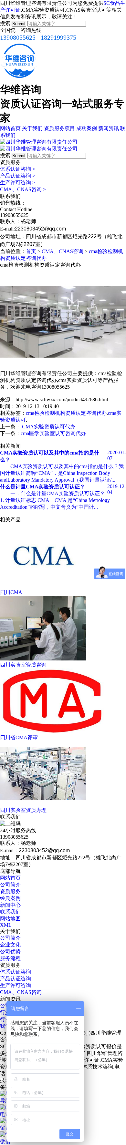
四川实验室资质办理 (23, 810)
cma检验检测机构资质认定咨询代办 (66, 413)
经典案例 (10, 898)
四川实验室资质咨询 (23, 665)
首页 (31, 251)
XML (6, 925)
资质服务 (10, 891)
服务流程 (10, 958)
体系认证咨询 (17, 169)
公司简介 (10, 884)
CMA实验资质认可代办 (48, 426)
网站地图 (10, 918)
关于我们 (32, 128)
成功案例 (86, 128)
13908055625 (18, 37)
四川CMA (11, 592)
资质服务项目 (59, 128)
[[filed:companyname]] (39, 142)
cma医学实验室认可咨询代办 (53, 433)
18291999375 (58, 37)
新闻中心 (10, 905)
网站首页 (10, 128)
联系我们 (10, 912)
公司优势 (10, 951)
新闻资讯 (108, 128)
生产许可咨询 (17, 182)
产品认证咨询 (17, 176)
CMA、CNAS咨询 (23, 189)
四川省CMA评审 (19, 737)
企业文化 (10, 944)
